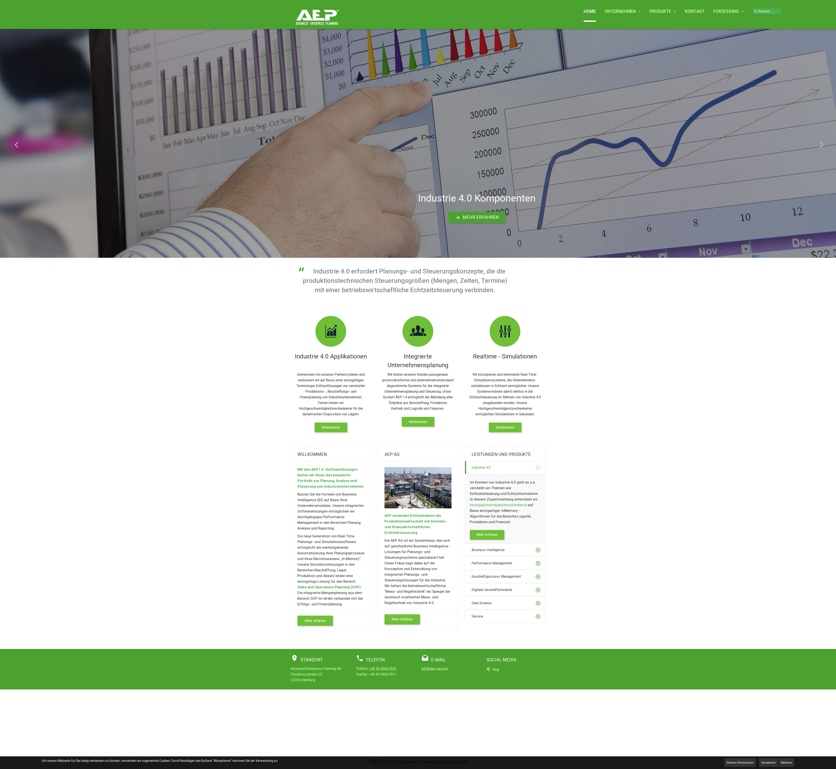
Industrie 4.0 (481, 467)
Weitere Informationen (740, 762)
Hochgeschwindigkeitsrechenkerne (498, 505)
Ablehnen (786, 762)
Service (477, 616)
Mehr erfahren (481, 217)
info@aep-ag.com (434, 669)
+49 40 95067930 (382, 669)
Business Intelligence (488, 550)
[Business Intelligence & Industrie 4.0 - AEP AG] (318, 17)
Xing (495, 669)
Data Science (482, 603)
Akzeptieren (768, 762)
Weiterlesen (331, 427)
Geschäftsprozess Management (496, 576)
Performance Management (492, 563)
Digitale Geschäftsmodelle (492, 590)
